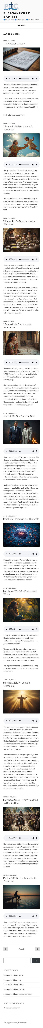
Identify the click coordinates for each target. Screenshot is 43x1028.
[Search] (36, 960)
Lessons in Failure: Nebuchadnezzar (17, 994)
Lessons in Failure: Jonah (13, 976)
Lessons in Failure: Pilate (13, 985)
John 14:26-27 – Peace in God (19, 416)
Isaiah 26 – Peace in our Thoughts (21, 519)
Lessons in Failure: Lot (12, 980)
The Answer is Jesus (14, 43)
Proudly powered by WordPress (14, 1023)
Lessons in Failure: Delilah (13, 989)
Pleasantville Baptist (16, 15)
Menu (23, 25)
